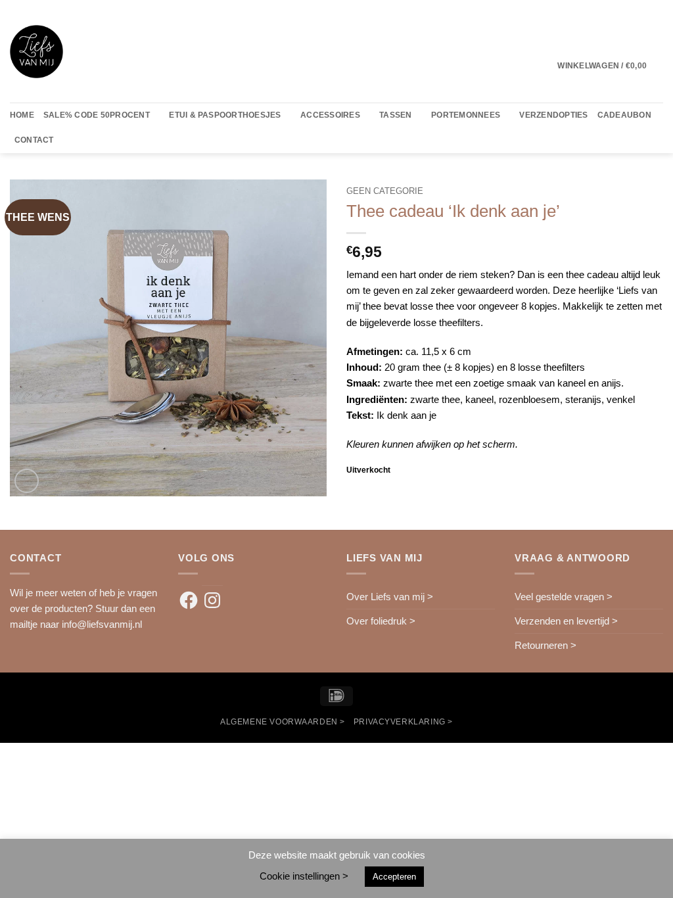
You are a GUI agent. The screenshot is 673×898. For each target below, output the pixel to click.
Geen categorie (384, 191)
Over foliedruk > (380, 620)
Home (22, 115)
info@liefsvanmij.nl (102, 624)
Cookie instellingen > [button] (304, 876)
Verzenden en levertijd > (566, 620)
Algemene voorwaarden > (282, 721)
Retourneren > (545, 645)
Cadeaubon (624, 115)
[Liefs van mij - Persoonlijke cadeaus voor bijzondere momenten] (36, 51)
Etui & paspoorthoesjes (225, 115)
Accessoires (330, 115)
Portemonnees (465, 115)
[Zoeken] (68, 140)
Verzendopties (553, 115)
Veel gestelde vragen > (564, 596)
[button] (610, 65)
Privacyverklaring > (403, 721)
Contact (34, 140)
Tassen (395, 115)
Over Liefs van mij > (389, 596)
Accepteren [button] (394, 877)
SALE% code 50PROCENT (96, 115)
